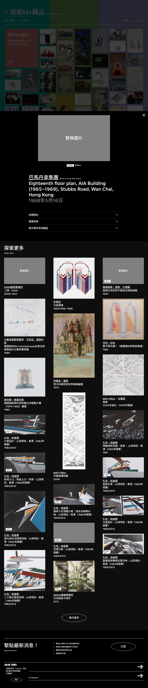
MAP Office (59, 472)
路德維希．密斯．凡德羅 (116, 287)
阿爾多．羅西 (60, 381)
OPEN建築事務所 (13, 287)
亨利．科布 (109, 343)
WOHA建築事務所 (63, 595)
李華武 (57, 302)
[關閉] (144, 115)
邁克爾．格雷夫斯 (14, 399)
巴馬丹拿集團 (43, 177)
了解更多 (9, 673)
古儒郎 (121, 398)
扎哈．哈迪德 (11, 437)
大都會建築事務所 (14, 339)
